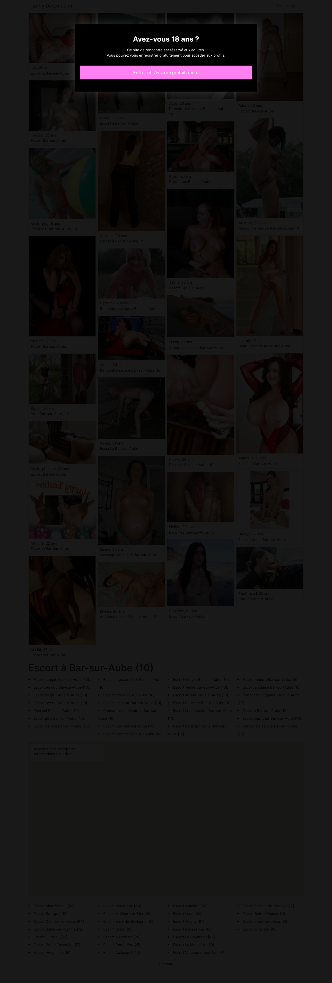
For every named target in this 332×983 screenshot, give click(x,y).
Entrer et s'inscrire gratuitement (166, 72)
